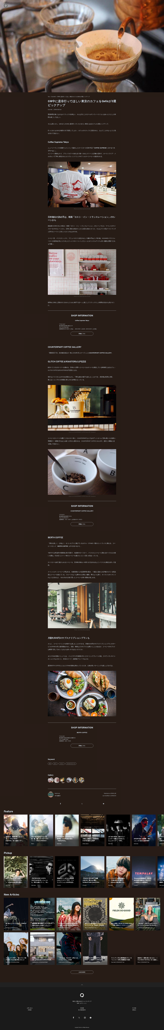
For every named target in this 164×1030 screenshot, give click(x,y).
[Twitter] (79, 1018)
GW (50, 763)
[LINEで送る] (103, 803)
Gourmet (53, 96)
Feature (8, 811)
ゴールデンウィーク (71, 763)
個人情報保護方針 (82, 1009)
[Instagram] (85, 1018)
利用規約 (30, 1009)
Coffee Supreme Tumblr (84, 209)
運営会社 (134, 1009)
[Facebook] (73, 1018)
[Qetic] (5, 5)
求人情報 (134, 1008)
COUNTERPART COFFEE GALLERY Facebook (84, 432)
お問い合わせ (30, 1008)
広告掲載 (82, 1008)
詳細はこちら (82, 333)
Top (49, 96)
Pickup (8, 853)
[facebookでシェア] (60, 803)
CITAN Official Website (84, 629)
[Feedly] (90, 1018)
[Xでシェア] (82, 803)
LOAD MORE (82, 972)
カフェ (55, 763)
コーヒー (61, 763)
